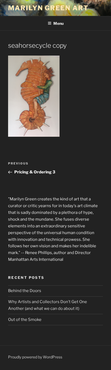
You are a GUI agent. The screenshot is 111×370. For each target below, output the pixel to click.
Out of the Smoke (24, 319)
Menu (58, 23)
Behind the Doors (24, 290)
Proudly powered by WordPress (35, 357)
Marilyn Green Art (48, 8)
